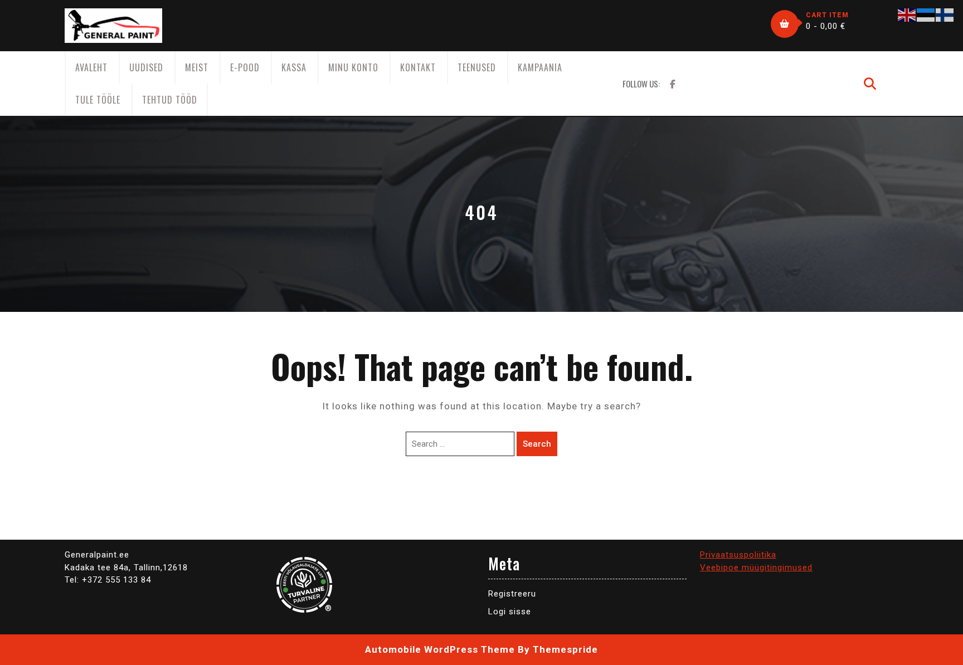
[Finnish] (945, 14)
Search (537, 444)
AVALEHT (91, 67)
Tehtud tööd (169, 99)
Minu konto (353, 67)
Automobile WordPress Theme (440, 649)
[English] (907, 14)
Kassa (294, 67)
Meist (196, 67)
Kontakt (418, 67)
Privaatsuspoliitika (738, 555)
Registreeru (512, 594)
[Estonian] (926, 14)
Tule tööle (97, 99)
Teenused (477, 67)
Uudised (146, 67)
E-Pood (245, 67)
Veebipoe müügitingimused (756, 568)
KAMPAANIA (540, 67)
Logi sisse (509, 612)
